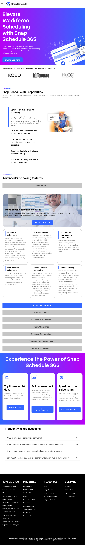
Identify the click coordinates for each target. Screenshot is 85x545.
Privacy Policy (70, 493)
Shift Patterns (49, 493)
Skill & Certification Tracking (9, 516)
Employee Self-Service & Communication (10, 510)
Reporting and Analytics (11, 525)
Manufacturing (28, 506)
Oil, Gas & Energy (29, 493)
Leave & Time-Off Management (8, 491)
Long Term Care (29, 499)
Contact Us (69, 490)
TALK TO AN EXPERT (12, 60)
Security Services (29, 516)
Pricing (46, 486)
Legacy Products (50, 500)
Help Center (48, 490)
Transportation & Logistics (29, 510)
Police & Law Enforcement (28, 487)
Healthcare (27, 503)
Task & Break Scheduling (11, 521)
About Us (68, 486)
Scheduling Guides (50, 496)
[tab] (25, 117)
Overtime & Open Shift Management (10, 504)
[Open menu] (2, 4)
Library (25, 496)
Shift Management (9, 486)
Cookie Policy (70, 496)
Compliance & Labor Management (9, 497)
